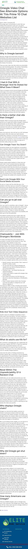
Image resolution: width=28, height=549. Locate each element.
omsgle (19, 137)
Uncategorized (3, 19)
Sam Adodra (5, 510)
